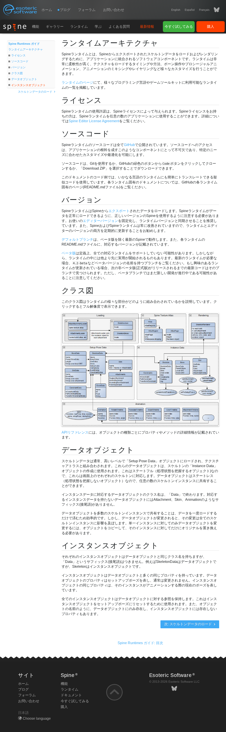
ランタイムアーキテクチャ (25, 49)
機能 (35, 26)
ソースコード (19, 61)
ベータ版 (69, 253)
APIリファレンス (75, 432)
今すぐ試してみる (179, 26)
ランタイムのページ (77, 82)
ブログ (23, 689)
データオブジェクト (24, 79)
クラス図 (17, 73)
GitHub (129, 145)
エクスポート (119, 211)
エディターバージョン (100, 221)
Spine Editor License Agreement (94, 121)
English (175, 9)
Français (204, 9)
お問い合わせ (113, 10)
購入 (210, 26)
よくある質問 (119, 26)
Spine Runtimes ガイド (24, 43)
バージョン (18, 67)
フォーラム (87, 10)
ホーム (46, 10)
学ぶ (98, 26)
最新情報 (147, 26)
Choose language (37, 718)
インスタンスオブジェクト (28, 85)
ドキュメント (71, 695)
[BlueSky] (214, 10)
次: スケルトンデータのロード (188, 624)
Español (190, 9)
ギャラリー (55, 26)
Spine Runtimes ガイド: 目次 (140, 643)
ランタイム (79, 26)
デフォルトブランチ (77, 239)
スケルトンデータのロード (35, 91)
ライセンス (18, 55)
